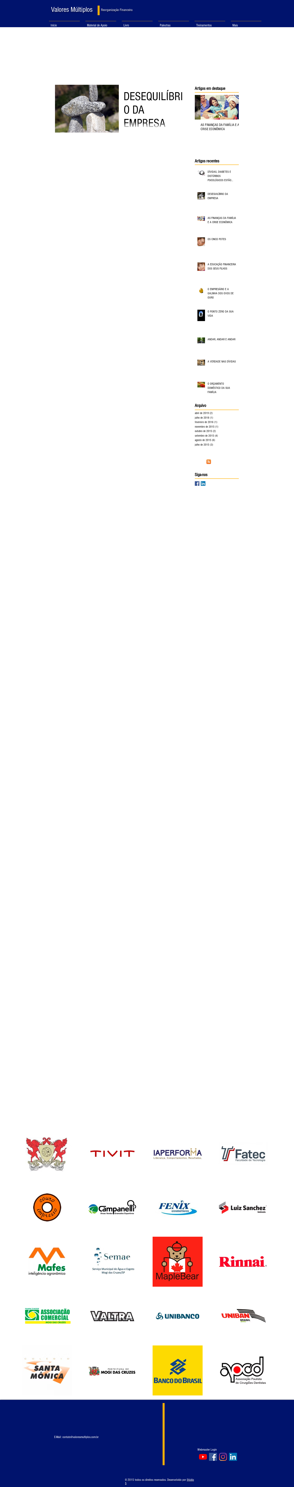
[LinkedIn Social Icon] (203, 483)
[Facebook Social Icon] (197, 483)
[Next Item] (232, 107)
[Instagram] (223, 1457)
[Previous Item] (201, 107)
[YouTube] (203, 1457)
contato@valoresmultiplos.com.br (80, 1437)
